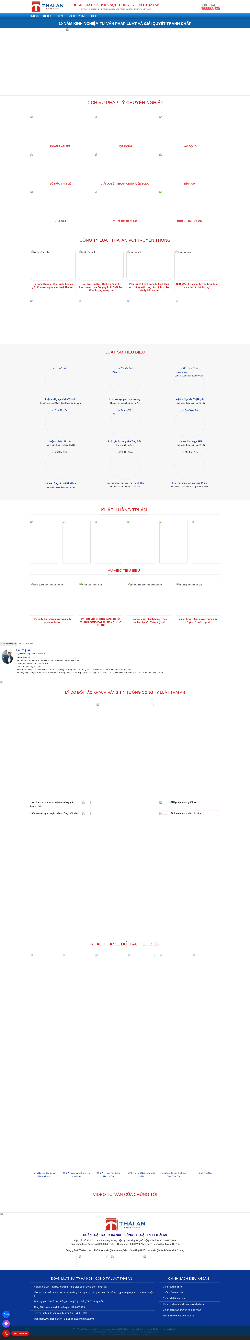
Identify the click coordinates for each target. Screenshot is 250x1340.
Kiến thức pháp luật (77, 16)
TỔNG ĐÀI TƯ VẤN (210, 7)
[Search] (219, 16)
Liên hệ (94, 16)
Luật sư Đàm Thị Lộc (60, 441)
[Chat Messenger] (6, 1324)
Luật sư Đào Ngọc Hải (190, 441)
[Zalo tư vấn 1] (6, 1314)
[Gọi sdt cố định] (6, 1333)
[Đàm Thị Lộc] (7, 656)
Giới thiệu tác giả (8, 644)
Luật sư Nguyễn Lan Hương (124, 399)
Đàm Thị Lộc (23, 650)
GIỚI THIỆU (47, 16)
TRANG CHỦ (34, 16)
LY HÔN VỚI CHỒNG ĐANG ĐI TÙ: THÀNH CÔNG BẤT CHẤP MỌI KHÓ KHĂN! (100, 622)
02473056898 (20, 1333)
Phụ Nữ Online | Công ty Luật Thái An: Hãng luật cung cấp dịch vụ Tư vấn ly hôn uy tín (149, 287)
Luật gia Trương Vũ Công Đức (125, 441)
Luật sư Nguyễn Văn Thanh (60, 399)
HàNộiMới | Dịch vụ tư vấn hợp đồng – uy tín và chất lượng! (197, 286)
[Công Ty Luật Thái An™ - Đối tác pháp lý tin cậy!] (47, 6)
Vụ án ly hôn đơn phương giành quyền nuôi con (52, 621)
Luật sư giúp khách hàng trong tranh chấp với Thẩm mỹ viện (149, 621)
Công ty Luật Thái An (35, 653)
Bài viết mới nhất (26, 644)
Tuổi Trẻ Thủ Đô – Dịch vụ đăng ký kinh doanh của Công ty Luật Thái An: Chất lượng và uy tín (101, 287)
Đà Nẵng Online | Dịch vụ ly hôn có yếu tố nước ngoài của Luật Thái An (52, 286)
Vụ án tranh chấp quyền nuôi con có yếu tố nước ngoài (198, 621)
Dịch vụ (60, 16)
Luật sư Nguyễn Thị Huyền (189, 399)
